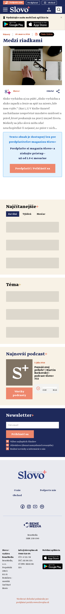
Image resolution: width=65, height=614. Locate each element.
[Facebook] (23, 507)
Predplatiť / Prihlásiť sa (32, 168)
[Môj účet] (48, 9)
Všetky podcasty (19, 393)
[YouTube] (35, 507)
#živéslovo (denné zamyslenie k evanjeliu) (31, 445)
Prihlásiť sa (20, 434)
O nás (17, 490)
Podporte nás (48, 490)
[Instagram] (29, 507)
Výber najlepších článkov (23, 441)
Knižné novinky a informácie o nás (27, 449)
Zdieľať (50, 91)
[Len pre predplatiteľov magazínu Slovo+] (36, 35)
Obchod (17, 495)
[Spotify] (42, 508)
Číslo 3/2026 (47, 34)
